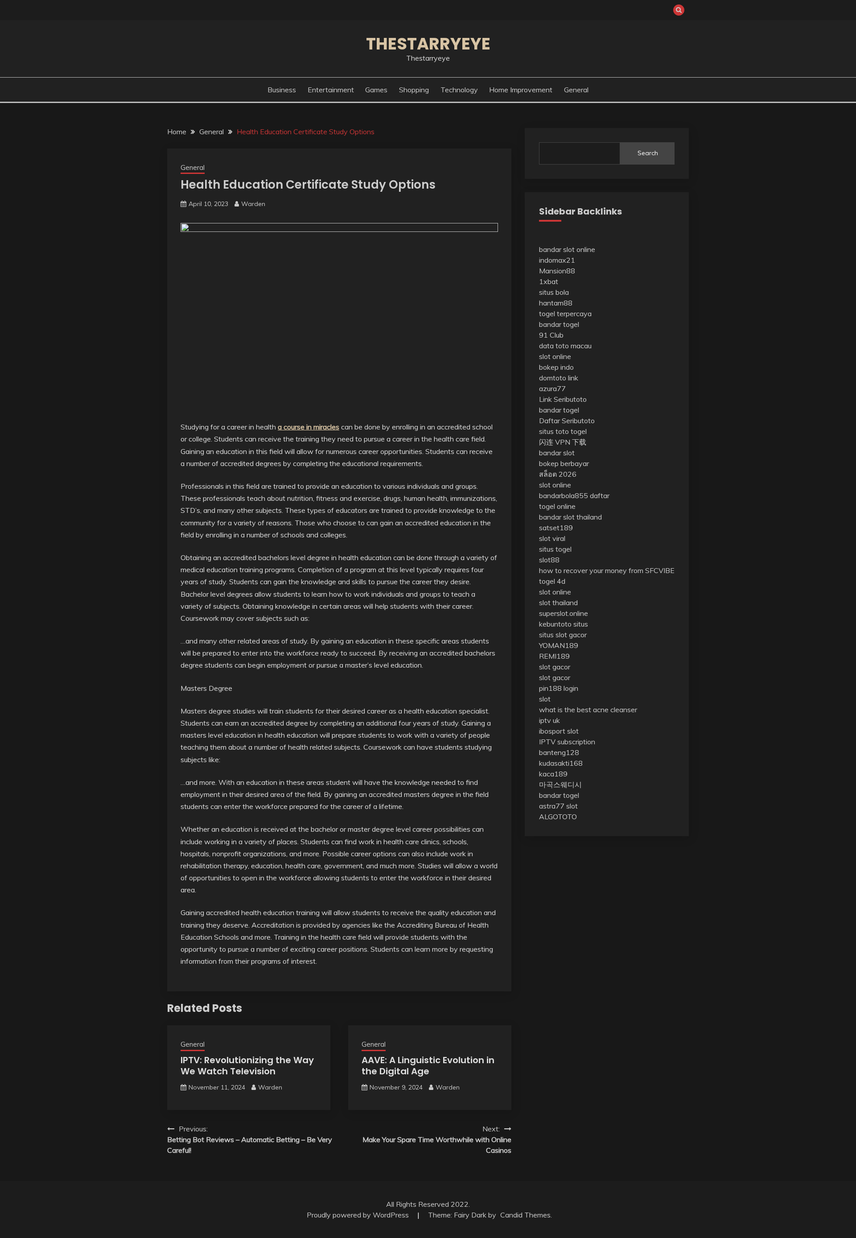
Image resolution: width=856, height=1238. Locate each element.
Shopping (414, 89)
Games (376, 89)
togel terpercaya (565, 313)
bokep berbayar (564, 463)
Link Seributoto (563, 399)
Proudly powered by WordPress (359, 1214)
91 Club (551, 334)
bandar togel (559, 324)
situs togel (555, 549)
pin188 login (558, 688)
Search (648, 153)
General (576, 89)
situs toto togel (563, 431)
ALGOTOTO (558, 816)
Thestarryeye (428, 43)
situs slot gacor (563, 634)
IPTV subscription (567, 741)
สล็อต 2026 (557, 474)
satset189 (556, 527)
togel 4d (552, 581)
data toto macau (565, 345)
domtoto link (558, 377)
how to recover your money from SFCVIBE (607, 570)
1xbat (548, 281)
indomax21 (557, 260)
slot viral (552, 538)
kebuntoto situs (563, 623)
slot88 (549, 559)
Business (282, 89)
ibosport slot (559, 730)
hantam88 (555, 302)
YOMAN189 (558, 645)
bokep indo (556, 367)
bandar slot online (567, 249)
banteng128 (559, 752)
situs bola (554, 292)
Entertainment (331, 89)
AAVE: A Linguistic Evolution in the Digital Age (428, 1065)
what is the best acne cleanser (588, 709)
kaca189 (553, 773)
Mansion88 (557, 270)
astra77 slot (558, 805)
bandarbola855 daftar (574, 495)
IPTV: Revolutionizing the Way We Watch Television (247, 1065)
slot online (555, 356)
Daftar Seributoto (567, 420)
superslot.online (563, 613)
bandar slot (557, 452)
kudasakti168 (561, 763)
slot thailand (558, 602)
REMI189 (554, 656)
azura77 (552, 388)
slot (545, 698)
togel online (557, 506)
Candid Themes (525, 1214)
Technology (459, 89)
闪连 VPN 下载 (562, 441)
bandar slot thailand (570, 516)
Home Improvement (520, 89)
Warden (253, 204)
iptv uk (549, 720)
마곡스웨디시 (560, 784)
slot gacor (554, 666)
